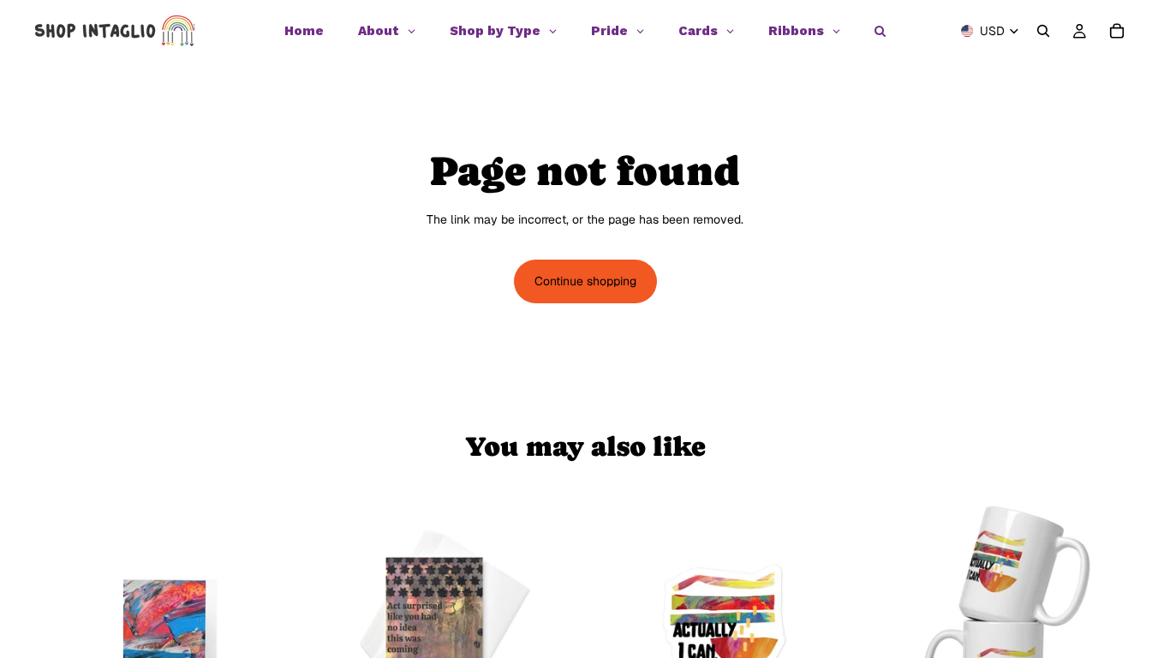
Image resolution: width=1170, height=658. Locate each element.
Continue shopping (585, 281)
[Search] (1043, 31)
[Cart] (1117, 31)
